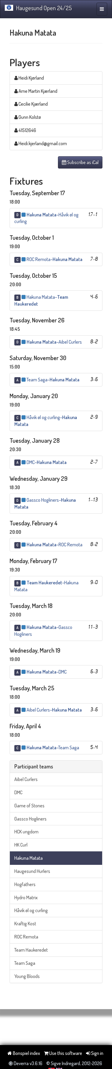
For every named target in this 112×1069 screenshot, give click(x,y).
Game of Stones (29, 806)
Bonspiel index (26, 1053)
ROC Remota (26, 937)
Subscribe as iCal (82, 162)
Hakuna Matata (28, 858)
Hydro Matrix (26, 897)
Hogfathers (25, 884)
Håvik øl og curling (31, 910)
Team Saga (24, 963)
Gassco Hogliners (30, 819)
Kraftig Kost (25, 924)
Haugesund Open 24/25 (44, 8)
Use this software (65, 1053)
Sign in (96, 1053)
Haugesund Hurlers (32, 871)
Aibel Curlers (26, 779)
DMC (18, 792)
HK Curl (20, 845)
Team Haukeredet (31, 950)
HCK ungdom (26, 832)
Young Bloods (27, 976)
